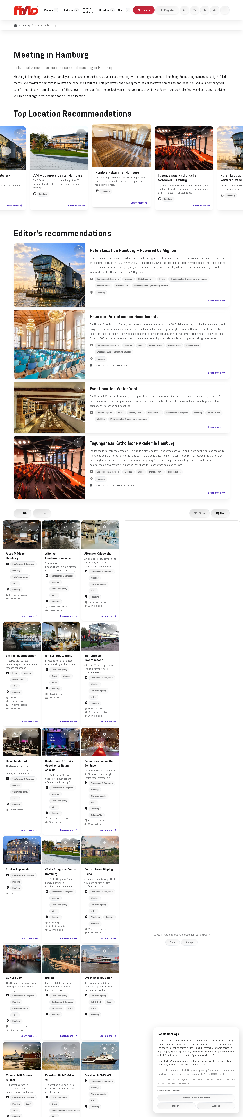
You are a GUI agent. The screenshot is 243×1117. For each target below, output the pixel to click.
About (121, 10)
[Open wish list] (194, 10)
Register (169, 10)
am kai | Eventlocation (21, 655)
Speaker (104, 10)
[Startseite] (15, 25)
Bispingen (95, 917)
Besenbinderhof (16, 761)
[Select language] (214, 10)
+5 (92, 591)
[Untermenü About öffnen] (128, 10)
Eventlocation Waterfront (114, 389)
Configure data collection (196, 1097)
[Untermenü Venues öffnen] (56, 10)
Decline (176, 1105)
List (44, 513)
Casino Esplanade (17, 869)
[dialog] (196, 1070)
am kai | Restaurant (58, 655)
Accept (216, 1105)
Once (172, 942)
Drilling (49, 977)
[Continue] (237, 151)
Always (189, 942)
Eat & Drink (57, 1008)
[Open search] (184, 10)
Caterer (68, 10)
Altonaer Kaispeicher (98, 553)
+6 (92, 803)
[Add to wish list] (18, 133)
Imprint (176, 1090)
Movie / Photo (103, 285)
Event (162, 279)
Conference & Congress (108, 279)
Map (222, 513)
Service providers (87, 10)
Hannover (95, 924)
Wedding (101, 419)
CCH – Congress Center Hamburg (57, 175)
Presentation (122, 285)
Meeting (128, 279)
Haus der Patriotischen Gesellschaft (124, 317)
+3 (13, 686)
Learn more (12, 205)
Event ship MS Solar (98, 977)
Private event (192, 345)
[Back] (6, 151)
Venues (48, 10)
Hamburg (26, 25)
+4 (13, 583)
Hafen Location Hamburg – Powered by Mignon (133, 250)
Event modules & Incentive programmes (189, 279)
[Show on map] (26, 526)
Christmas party (146, 279)
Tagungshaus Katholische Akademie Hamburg (132, 443)
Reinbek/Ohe (96, 815)
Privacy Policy (163, 1090)
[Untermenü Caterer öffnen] (76, 10)
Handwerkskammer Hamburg (117, 172)
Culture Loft (14, 977)
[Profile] (204, 10)
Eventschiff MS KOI (97, 1075)
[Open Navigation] (225, 10)
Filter (201, 513)
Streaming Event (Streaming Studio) (151, 285)
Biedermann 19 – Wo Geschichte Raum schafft (59, 765)
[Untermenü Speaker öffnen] (112, 10)
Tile (25, 513)
